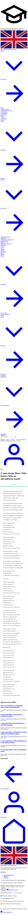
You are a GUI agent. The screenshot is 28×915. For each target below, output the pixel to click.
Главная (3, 439)
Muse (12, 439)
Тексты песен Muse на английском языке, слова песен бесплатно (12, 706)
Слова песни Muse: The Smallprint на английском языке (12, 724)
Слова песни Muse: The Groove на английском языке (11, 715)
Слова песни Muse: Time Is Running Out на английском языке (13, 741)
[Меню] (1, 438)
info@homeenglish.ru (6, 29)
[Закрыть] (1, 913)
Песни (8, 439)
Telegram (19, 29)
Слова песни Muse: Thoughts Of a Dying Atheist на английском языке (13, 732)
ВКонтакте (14, 29)
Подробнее (3, 889)
